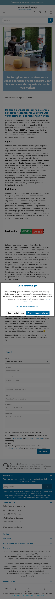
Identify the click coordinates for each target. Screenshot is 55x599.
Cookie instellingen (16, 313)
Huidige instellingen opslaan (27, 306)
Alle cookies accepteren (38, 313)
